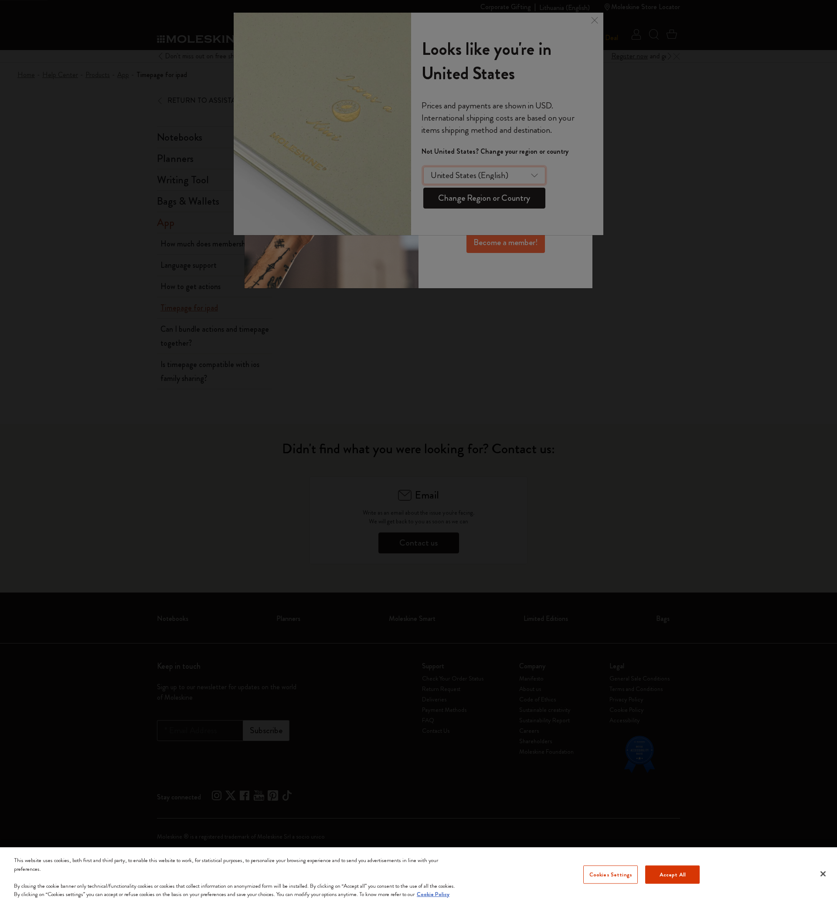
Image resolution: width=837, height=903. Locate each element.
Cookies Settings (610, 874)
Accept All (673, 874)
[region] (418, 875)
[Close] (823, 873)
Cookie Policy (433, 894)
